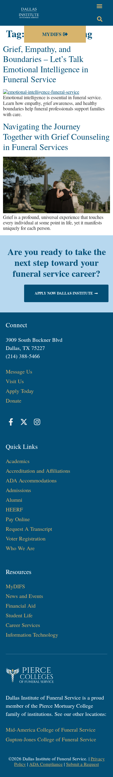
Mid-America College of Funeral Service (51, 729)
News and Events (24, 595)
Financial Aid (21, 605)
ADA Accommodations (31, 480)
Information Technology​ (32, 634)
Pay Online (18, 519)
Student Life (19, 615)
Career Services (23, 624)
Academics (18, 461)
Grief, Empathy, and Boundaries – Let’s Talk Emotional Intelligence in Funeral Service (45, 64)
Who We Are (20, 548)
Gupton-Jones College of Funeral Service (51, 739)
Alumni (14, 499)
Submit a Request (82, 764)
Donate (13, 400)
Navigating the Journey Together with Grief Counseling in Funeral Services (56, 136)
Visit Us (15, 381)
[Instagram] (37, 422)
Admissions (18, 490)
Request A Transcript (29, 528)
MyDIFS (15, 586)
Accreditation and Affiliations (38, 470)
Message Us (19, 371)
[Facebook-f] (11, 422)
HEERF (14, 509)
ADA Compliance (46, 764)
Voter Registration (26, 538)
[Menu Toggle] (99, 6)
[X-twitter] (24, 422)
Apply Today (20, 390)
